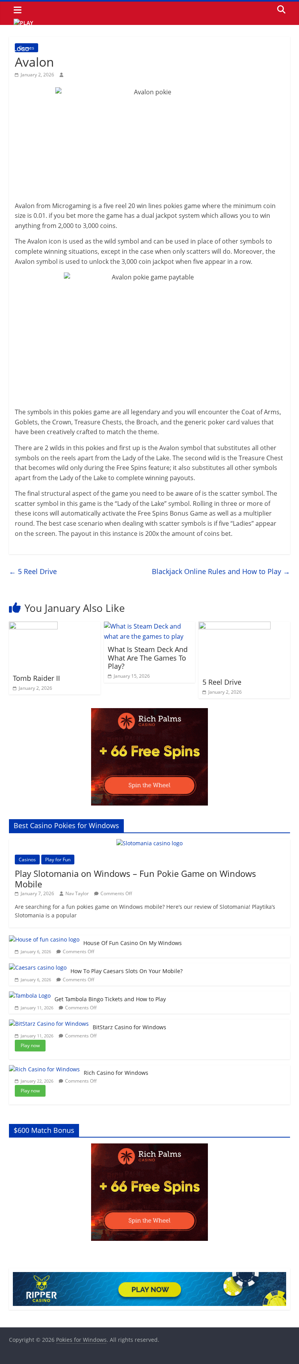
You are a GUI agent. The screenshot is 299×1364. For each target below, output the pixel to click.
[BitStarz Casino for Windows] (49, 1023)
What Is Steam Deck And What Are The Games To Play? (148, 658)
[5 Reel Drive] (235, 626)
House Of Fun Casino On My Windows (132, 943)
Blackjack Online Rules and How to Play (221, 571)
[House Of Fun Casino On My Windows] (44, 939)
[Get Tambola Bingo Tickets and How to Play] (30, 995)
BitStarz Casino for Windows (129, 1027)
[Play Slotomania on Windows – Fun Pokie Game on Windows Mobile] (149, 843)
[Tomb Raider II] (33, 626)
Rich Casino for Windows (116, 1072)
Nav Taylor (77, 893)
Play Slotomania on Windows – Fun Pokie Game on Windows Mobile (135, 878)
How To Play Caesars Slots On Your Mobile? (126, 971)
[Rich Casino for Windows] (44, 1069)
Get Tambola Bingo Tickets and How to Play (110, 999)
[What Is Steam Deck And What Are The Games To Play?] (149, 626)
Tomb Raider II (36, 678)
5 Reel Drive (33, 571)
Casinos (27, 859)
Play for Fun (57, 859)
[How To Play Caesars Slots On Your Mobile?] (38, 967)
